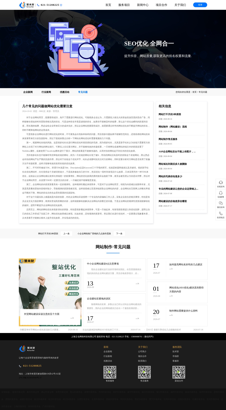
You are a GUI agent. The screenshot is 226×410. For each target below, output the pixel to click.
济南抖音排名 (112, 399)
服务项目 (124, 5)
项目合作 (161, 5)
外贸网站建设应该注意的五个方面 (41, 314)
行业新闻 (46, 92)
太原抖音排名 (98, 399)
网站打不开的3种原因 (170, 114)
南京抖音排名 (40, 399)
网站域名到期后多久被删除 (173, 164)
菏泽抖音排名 (105, 392)
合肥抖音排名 (83, 399)
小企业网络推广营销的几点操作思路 (99, 233)
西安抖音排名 (141, 399)
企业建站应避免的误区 (99, 298)
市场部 (176, 356)
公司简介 (142, 351)
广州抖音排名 (48, 406)
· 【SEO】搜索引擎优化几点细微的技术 (162, 330)
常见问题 (83, 92)
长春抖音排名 (198, 399)
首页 (108, 5)
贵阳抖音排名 (11, 399)
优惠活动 (64, 92)
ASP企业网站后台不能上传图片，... (177, 151)
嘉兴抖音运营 (33, 392)
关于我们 (180, 5)
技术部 (176, 351)
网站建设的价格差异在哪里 (173, 201)
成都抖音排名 (26, 399)
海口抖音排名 (162, 392)
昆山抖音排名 (76, 392)
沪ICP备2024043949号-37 (30, 378)
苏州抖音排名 (213, 399)
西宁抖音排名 (155, 399)
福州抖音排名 (177, 392)
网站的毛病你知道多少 (170, 176)
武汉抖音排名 (69, 399)
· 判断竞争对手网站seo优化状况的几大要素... (39, 330)
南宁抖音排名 (133, 392)
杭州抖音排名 (205, 392)
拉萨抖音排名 (119, 392)
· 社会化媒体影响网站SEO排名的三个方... (101, 330)
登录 (200, 5)
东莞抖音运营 (62, 392)
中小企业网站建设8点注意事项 (103, 263)
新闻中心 (143, 5)
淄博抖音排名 (90, 392)
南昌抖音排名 (191, 392)
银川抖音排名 (148, 392)
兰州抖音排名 (170, 399)
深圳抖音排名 (34, 406)
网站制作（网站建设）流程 (173, 126)
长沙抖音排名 (54, 399)
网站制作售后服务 (168, 139)
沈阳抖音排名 (184, 399)
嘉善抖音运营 (18, 392)
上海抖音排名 (20, 406)
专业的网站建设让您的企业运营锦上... (178, 188)
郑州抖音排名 (126, 399)
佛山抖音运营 (47, 392)
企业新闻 (28, 92)
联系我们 (142, 361)
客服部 (176, 361)
